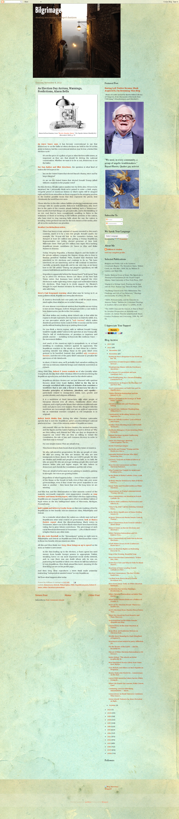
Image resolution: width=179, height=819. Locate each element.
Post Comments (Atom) (55, 600)
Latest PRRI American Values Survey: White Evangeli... (126, 679)
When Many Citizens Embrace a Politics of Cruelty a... (125, 600)
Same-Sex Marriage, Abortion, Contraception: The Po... (121, 441)
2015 (109, 730)
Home (68, 595)
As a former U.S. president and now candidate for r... (122, 373)
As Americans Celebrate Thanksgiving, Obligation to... (124, 410)
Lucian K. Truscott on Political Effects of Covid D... (124, 460)
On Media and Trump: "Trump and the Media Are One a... (124, 450)
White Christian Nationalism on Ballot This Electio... (125, 595)
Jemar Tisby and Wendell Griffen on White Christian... (125, 487)
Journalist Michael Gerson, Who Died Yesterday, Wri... (123, 455)
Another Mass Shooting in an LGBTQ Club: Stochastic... (125, 426)
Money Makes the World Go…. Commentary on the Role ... (126, 674)
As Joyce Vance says (48, 144)
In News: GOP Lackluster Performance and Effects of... (125, 502)
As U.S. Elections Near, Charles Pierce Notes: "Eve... (126, 611)
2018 (109, 720)
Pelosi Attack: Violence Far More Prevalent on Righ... (125, 700)
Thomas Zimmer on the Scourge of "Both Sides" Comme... (125, 399)
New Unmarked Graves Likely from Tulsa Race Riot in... (125, 663)
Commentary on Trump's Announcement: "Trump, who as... (125, 492)
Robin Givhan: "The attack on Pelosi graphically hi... (123, 658)
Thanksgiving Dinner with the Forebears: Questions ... (125, 368)
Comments (112, 223)
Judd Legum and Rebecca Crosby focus (55, 508)
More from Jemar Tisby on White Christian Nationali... (125, 585)
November (113, 354)
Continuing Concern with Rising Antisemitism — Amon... (121, 690)
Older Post (94, 595)
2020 (109, 713)
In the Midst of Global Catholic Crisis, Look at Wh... (125, 476)
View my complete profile (115, 253)
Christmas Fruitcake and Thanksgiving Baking (124, 405)
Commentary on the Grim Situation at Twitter (123, 627)
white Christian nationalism (54, 587)
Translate (123, 239)
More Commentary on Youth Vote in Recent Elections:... (125, 539)
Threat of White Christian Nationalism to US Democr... (126, 653)
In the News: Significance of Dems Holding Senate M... (125, 513)
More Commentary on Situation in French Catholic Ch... (125, 497)
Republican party (82, 585)
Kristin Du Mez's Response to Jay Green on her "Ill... (125, 357)
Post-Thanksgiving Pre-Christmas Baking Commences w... (125, 378)
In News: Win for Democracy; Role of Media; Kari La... (126, 482)
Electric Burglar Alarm (66, 133)
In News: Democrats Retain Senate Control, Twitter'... (125, 518)
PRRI (73, 585)
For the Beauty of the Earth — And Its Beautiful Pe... (123, 648)
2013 (109, 737)
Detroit (56, 585)
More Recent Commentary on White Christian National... (123, 466)
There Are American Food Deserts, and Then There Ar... (124, 616)
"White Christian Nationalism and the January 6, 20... (123, 394)
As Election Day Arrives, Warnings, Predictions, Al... (122, 590)
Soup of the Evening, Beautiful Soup (122, 554)
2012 (109, 740)
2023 (109, 344)
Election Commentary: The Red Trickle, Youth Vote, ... (124, 574)
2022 (109, 348)
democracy (48, 585)
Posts (110, 220)
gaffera (88, 802)
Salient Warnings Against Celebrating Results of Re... (123, 436)
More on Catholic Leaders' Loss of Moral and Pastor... (125, 420)
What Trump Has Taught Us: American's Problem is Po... (124, 471)
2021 (109, 710)
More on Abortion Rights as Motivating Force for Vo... (124, 550)
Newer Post (41, 595)
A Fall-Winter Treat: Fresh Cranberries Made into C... (124, 544)
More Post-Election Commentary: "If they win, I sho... (125, 558)
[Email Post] (74, 582)
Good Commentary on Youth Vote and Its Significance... (125, 389)
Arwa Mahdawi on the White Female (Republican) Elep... (123, 621)
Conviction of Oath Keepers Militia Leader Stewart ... (125, 363)
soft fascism (78, 320)
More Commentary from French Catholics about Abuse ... (125, 524)
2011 (109, 743)
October (112, 705)
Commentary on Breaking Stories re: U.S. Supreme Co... (125, 415)
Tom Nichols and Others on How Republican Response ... (126, 669)
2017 (109, 723)
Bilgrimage (48, 10)
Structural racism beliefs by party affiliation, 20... (126, 642)
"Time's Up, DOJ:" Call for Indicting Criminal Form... (126, 508)
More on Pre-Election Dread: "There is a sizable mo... (124, 606)
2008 (109, 753)
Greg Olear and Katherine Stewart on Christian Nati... (123, 632)
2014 (109, 733)
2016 (109, 726)
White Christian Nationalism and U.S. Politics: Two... (123, 534)
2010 (109, 747)
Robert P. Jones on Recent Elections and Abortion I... (124, 529)
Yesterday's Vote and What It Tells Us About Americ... (126, 564)
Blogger (105, 802)
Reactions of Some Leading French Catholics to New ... (122, 569)
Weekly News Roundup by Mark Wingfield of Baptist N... (125, 637)
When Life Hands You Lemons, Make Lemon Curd (126, 684)
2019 (109, 716)
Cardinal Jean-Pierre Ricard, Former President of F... (123, 579)
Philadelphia (65, 585)
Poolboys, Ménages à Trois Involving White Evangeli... (126, 431)
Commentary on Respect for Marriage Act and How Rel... (125, 384)
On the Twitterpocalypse (118, 446)
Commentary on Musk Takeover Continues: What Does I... (126, 695)
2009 (109, 750)
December (113, 350)
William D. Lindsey (114, 249)
